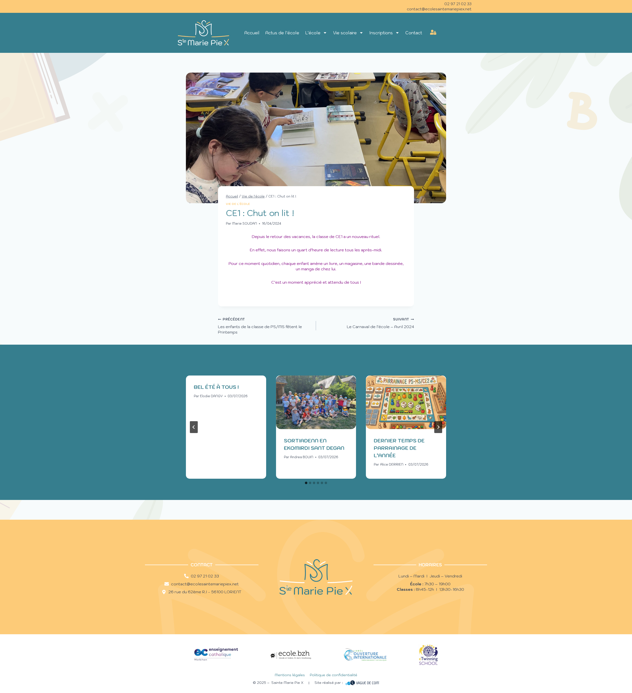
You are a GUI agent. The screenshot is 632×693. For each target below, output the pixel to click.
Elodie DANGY (211, 396)
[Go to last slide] (194, 427)
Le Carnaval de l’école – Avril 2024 (380, 323)
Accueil (251, 33)
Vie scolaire (345, 33)
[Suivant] (438, 427)
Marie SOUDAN (244, 223)
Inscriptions (381, 33)
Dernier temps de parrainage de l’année (399, 448)
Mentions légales (290, 675)
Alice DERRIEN (391, 464)
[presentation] (316, 402)
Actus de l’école (282, 33)
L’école (312, 33)
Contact (413, 33)
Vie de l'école (238, 204)
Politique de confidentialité (333, 675)
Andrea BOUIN (301, 457)
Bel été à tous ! (216, 387)
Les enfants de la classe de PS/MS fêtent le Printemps (260, 326)
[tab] (306, 483)
